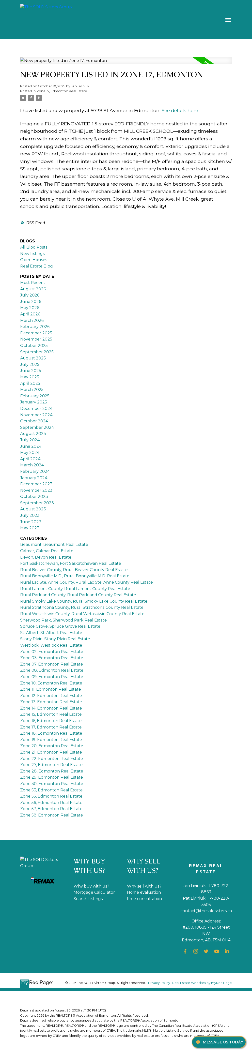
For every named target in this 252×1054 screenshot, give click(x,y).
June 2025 (30, 370)
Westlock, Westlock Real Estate (51, 645)
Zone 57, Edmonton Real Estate (51, 808)
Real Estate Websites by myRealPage (202, 983)
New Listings (32, 253)
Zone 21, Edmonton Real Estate (51, 752)
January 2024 (33, 477)
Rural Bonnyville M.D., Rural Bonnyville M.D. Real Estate (74, 576)
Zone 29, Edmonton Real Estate (51, 777)
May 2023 (29, 528)
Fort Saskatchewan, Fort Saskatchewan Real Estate (70, 563)
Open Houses (33, 259)
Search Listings (88, 898)
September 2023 (37, 503)
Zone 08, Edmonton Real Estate (51, 670)
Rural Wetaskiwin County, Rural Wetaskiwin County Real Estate (82, 613)
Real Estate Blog (36, 266)
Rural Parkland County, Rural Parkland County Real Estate (78, 595)
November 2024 (36, 415)
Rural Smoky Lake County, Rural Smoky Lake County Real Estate (83, 601)
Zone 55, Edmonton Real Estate (51, 796)
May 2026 (29, 307)
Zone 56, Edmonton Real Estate (51, 802)
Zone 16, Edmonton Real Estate (51, 720)
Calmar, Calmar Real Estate (46, 551)
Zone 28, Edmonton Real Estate (51, 771)
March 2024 (32, 465)
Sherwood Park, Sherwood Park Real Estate (63, 620)
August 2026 (33, 289)
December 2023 (36, 484)
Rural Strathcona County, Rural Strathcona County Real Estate (81, 607)
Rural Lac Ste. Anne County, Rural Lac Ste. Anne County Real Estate (86, 582)
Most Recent (32, 282)
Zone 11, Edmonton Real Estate (50, 689)
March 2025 (32, 389)
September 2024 (37, 427)
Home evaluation (144, 892)
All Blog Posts (33, 247)
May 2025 (29, 377)
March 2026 (32, 320)
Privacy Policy (159, 983)
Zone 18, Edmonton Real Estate (51, 733)
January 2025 (33, 402)
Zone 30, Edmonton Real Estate (51, 783)
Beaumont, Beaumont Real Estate (54, 544)
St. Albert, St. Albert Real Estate (51, 632)
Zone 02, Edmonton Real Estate (51, 651)
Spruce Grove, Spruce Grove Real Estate (60, 626)
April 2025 (30, 383)
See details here (180, 110)
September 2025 (37, 352)
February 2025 (34, 396)
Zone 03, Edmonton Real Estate (51, 657)
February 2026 (34, 326)
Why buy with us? (91, 886)
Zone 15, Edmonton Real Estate (51, 714)
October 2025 (34, 345)
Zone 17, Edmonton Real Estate (62, 91)
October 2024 (34, 421)
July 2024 (30, 440)
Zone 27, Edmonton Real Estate (51, 764)
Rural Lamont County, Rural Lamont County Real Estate (75, 588)
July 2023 (30, 515)
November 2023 (36, 490)
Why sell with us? (144, 886)
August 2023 (33, 509)
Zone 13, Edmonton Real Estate (51, 701)
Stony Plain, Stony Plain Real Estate (55, 639)
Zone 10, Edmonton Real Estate (51, 683)
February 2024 (35, 471)
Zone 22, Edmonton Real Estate (51, 758)
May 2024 (29, 452)
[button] (185, 951)
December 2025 (36, 333)
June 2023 (30, 522)
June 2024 (30, 446)
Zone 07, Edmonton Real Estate (51, 664)
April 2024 (30, 459)
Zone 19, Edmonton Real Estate (51, 739)
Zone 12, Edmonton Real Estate (51, 695)
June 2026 (30, 301)
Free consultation (144, 898)
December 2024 (36, 408)
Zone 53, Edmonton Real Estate (51, 790)
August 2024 (33, 433)
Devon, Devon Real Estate (45, 557)
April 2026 (30, 314)
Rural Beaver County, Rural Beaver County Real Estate (74, 569)
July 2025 (29, 364)
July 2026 (29, 295)
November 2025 (36, 339)
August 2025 (33, 358)
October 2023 (34, 496)
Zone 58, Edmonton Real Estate (51, 815)
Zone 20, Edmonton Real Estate (51, 745)
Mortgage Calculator (94, 892)
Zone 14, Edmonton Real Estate (51, 708)
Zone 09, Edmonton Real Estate (51, 676)
